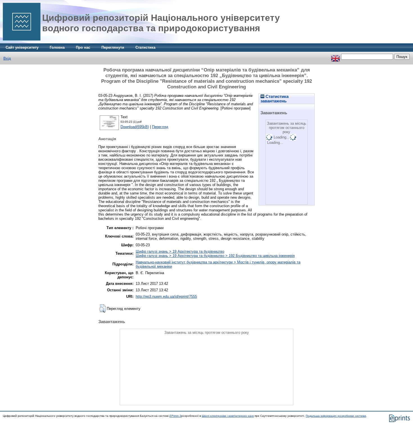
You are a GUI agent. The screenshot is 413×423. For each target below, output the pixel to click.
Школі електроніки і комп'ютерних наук (228, 415)
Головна (57, 47)
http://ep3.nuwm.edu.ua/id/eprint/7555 (166, 296)
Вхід (7, 58)
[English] (335, 57)
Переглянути (112, 47)
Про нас (83, 47)
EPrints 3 (175, 415)
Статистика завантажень (274, 98)
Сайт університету (22, 47)
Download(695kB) (135, 127)
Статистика (145, 47)
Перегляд (160, 127)
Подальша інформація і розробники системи (336, 415)
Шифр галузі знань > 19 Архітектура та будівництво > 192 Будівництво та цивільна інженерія (215, 256)
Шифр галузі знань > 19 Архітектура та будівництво (180, 251)
